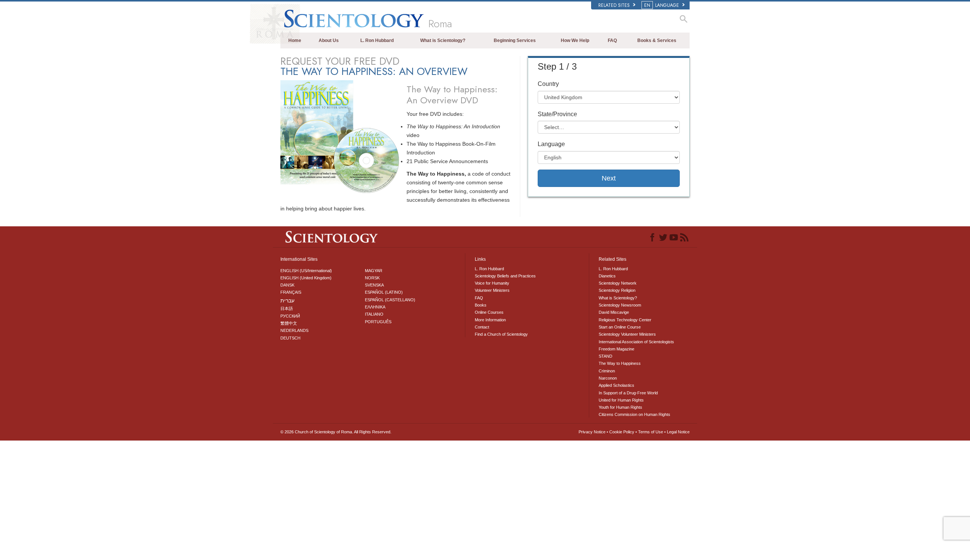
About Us (329, 40)
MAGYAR (373, 270)
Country (548, 84)
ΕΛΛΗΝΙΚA (375, 307)
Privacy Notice (592, 432)
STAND (605, 356)
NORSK (372, 278)
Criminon (607, 371)
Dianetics (607, 276)
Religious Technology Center (625, 320)
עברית (287, 300)
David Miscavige (614, 312)
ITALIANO (374, 314)
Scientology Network (618, 283)
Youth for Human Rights (620, 407)
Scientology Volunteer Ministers (627, 334)
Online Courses (489, 312)
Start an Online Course (620, 327)
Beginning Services (515, 40)
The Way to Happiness (620, 363)
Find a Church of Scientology (501, 334)
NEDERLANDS (294, 330)
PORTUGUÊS (378, 321)
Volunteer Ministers (492, 290)
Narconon (608, 378)
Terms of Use (650, 432)
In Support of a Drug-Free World (628, 393)
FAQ (612, 40)
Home (294, 40)
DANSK (287, 285)
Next (609, 178)
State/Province (557, 114)
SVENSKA (374, 285)
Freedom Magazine (616, 349)
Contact (482, 327)
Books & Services (656, 40)
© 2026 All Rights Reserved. (335, 432)
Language (551, 144)
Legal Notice (678, 432)
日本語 (286, 308)
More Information (490, 320)
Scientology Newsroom (620, 305)
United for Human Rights (621, 400)
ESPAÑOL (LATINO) (384, 292)
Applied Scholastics (616, 385)
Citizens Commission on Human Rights (634, 414)
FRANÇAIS (290, 292)
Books (481, 305)
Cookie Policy (621, 432)
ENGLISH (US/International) (306, 270)
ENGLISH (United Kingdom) (306, 278)
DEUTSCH (290, 338)
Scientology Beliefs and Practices (505, 276)
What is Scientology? (442, 40)
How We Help (575, 40)
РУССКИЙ (290, 316)
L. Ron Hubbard (377, 40)
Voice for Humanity (492, 283)
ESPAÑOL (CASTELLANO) (390, 299)
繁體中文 (288, 323)
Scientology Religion (617, 290)
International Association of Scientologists (636, 341)
